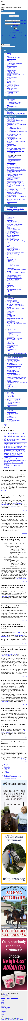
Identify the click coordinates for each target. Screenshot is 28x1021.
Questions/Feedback (6, 1008)
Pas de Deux (10, 312)
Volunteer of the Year (12, 253)
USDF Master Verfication (13, 222)
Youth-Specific (10, 144)
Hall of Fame (10, 60)
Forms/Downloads (5, 1007)
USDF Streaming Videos (13, 210)
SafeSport (3, 1006)
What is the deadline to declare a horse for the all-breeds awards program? (15, 460)
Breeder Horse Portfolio (13, 235)
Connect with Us (6, 35)
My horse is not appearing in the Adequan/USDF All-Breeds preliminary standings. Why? (13, 456)
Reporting (6, 772)
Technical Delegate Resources (14, 193)
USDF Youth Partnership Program (15, 151)
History (8, 56)
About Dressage (11, 54)
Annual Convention (12, 88)
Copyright (8, 998)
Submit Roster (10, 395)
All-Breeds (10, 260)
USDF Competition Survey (13, 352)
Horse (8, 227)
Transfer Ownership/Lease (13, 229)
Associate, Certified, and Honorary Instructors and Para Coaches (15, 181)
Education (6, 774)
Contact (2, 1014)
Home (5, 424)
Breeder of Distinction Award (14, 289)
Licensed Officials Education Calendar (16, 196)
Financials (9, 89)
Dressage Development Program (15, 174)
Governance (10, 80)
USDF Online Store (12, 207)
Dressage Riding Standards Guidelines (16, 184)
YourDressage (10, 414)
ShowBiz (9, 319)
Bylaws (9, 82)
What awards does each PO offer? (12, 458)
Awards (6, 764)
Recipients (10, 291)
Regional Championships (13, 301)
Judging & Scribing (11, 100)
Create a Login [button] (15, 30)
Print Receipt (10, 220)
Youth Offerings (11, 64)
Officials (9, 78)
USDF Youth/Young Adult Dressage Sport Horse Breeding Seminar (16, 149)
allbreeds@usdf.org (21, 759)
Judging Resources (11, 195)
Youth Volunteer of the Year (13, 255)
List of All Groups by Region (14, 398)
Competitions (10, 112)
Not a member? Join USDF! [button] (15, 32)
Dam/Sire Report (11, 236)
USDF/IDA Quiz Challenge (14, 139)
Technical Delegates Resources (14, 374)
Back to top (24, 492)
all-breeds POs (12, 506)
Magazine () (14, 63)
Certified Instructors (12, 77)
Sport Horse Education (12, 127)
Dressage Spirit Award (12, 280)
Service (8, 245)
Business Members (11, 70)
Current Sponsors (11, 71)
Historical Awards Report (14, 265)
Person (8, 215)
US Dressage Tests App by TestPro (15, 209)
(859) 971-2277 (6, 994)
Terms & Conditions (14, 998)
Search (10, 262)
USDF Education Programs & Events (16, 114)
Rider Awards (10, 286)
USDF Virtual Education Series (14, 159)
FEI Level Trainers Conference (14, 138)
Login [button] (15, 28)
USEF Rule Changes (12, 348)
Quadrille (9, 314)
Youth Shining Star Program (14, 275)
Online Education (11, 163)
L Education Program (12, 119)
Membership (7, 768)
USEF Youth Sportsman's (13, 279)
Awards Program (11, 238)
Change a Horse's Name (13, 232)
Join (8, 105)
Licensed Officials (11, 373)
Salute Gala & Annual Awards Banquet (16, 241)
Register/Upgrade (11, 228)
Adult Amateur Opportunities (14, 192)
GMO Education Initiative (13, 167)
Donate (2, 1012)
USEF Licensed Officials (10, 778)
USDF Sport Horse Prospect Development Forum (14, 129)
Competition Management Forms (15, 318)
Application (10, 290)
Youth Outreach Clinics (12, 146)
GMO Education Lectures (13, 168)
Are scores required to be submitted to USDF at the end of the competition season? (15, 447)
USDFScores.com (5, 596)
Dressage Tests (10, 343)
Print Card (9, 218)
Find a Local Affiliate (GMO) (14, 102)
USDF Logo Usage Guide (13, 420)
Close (2, 9)
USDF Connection (11, 412)
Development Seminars (12, 175)
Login (14, 16)
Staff (8, 68)
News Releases (10, 421)
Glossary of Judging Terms (13, 190)
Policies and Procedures (13, 84)
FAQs (8, 95)
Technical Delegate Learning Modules (16, 170)
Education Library (11, 161)
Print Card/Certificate (12, 231)
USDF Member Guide (12, 413)
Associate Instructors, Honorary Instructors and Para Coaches (14, 365)
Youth (5, 769)
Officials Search (11, 316)
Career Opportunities (12, 92)
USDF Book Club (11, 157)
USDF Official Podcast (12, 189)
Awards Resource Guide (13, 239)
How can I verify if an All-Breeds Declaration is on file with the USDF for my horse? (15, 452)
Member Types (10, 217)
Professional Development (13, 177)
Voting (5, 771)
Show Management (11, 315)
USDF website (4, 701)
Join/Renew (3, 1011)
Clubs (5, 765)
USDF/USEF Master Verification (15, 224)
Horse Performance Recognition (15, 287)
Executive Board (11, 67)
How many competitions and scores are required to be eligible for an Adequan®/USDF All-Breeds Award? (15, 443)
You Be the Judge (11, 156)
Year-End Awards (11, 259)
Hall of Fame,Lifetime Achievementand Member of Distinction (13, 248)
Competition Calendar (12, 345)
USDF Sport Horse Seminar (14, 134)
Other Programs (11, 137)
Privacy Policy (3, 998)
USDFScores (10, 346)
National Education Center (13, 57)
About (2, 1002)
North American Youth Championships (16, 302)
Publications (10, 410)
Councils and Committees (13, 85)
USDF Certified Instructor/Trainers (12, 776)
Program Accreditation (12, 165)
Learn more (3, 490)
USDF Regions (10, 61)
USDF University (11, 152)
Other (8, 283)
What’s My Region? (12, 221)
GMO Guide (10, 392)
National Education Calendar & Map (16, 113)
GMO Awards (10, 250)
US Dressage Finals (12, 300)
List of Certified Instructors (13, 381)
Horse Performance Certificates (14, 338)
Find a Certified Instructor (13, 103)
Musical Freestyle (11, 311)
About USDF (10, 53)
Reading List (10, 179)
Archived (11, 264)
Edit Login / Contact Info (13, 225)
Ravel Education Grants (13, 276)
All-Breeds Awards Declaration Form (13, 731)
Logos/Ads (9, 419)
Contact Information (12, 66)
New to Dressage (11, 99)
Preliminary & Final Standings (14, 261)
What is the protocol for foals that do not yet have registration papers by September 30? (14, 449)
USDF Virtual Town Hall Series (14, 160)
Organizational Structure (13, 86)
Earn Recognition (11, 164)
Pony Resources (11, 197)
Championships (10, 298)
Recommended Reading (13, 123)
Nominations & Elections (13, 91)
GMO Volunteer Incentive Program (15, 252)
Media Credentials (11, 417)
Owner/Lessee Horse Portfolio (14, 234)
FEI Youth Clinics (11, 145)
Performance (10, 257)
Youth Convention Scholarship (14, 278)
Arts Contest (10, 285)
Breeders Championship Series (14, 304)
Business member (16, 26)
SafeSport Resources (12, 93)
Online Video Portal (12, 135)
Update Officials (11, 394)
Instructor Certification (12, 178)
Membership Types (11, 59)
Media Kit (9, 416)
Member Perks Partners (12, 73)
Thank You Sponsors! (15, 35)
